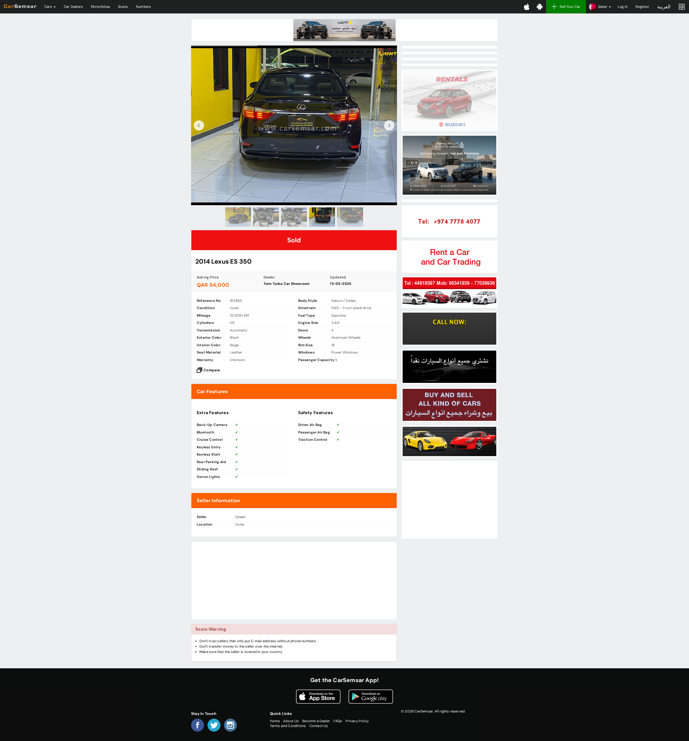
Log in (622, 6)
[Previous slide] (199, 125)
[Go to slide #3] (294, 217)
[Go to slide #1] (238, 217)
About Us (291, 721)
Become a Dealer (316, 721)
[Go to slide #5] (350, 217)
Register (642, 6)
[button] (600, 6)
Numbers (143, 6)
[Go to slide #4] (322, 217)
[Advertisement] (294, 580)
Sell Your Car (570, 6)
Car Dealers (73, 6)
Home (275, 721)
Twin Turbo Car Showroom (286, 283)
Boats (123, 6)
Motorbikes (100, 6)
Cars (48, 6)
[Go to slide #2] (266, 217)
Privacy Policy (357, 721)
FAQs (337, 721)
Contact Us (319, 725)
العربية (663, 7)
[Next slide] (389, 125)
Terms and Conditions (288, 725)
